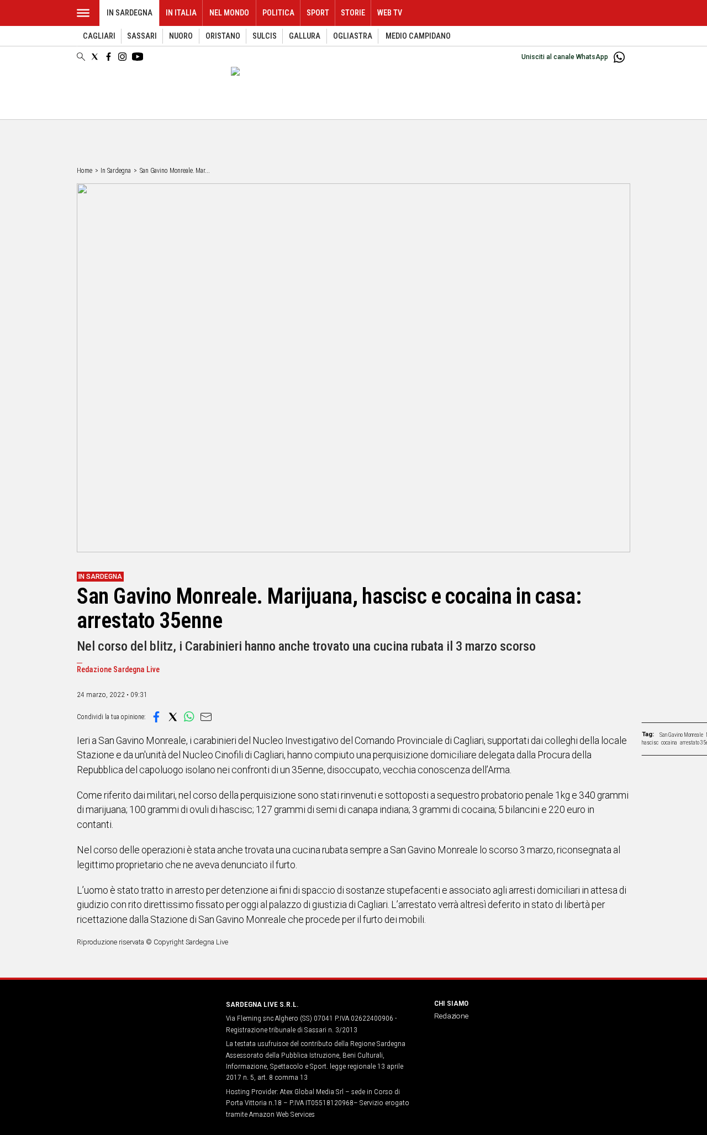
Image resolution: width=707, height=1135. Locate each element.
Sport (318, 13)
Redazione (451, 1015)
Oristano (222, 36)
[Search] (81, 57)
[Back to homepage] (145, 1024)
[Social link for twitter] (95, 56)
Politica (278, 13)
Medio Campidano (418, 36)
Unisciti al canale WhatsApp (564, 57)
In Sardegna (129, 13)
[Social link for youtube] (137, 56)
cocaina (669, 743)
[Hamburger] (83, 13)
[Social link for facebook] (108, 56)
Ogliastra (352, 36)
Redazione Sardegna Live (118, 669)
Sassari (142, 36)
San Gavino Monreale (681, 735)
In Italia (181, 13)
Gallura (304, 36)
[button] (156, 716)
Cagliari (99, 36)
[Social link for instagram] (122, 56)
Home (84, 171)
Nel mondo (229, 13)
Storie (353, 13)
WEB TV (389, 13)
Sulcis (264, 36)
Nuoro (181, 36)
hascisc (650, 743)
